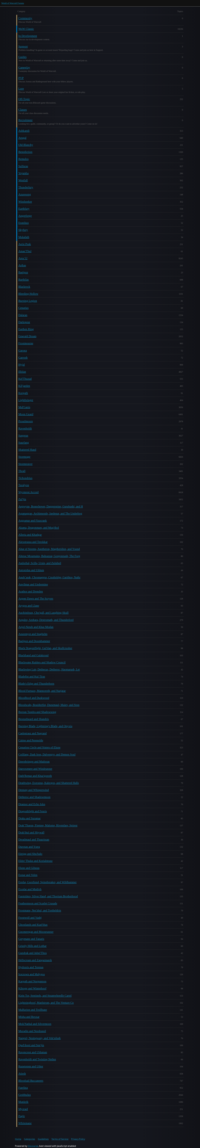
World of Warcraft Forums (12, 3)
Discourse (33, 1145)
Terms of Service (59, 1139)
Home (18, 1139)
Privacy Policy (78, 1139)
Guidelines (43, 1139)
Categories (29, 1139)
